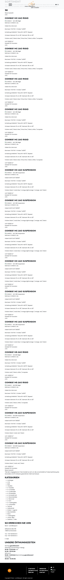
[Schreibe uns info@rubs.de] (56, 4)
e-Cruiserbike (11, 491)
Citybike (9, 486)
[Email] (52, 567)
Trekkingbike (11, 516)
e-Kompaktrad (12, 495)
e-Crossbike (11, 490)
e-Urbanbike (11, 504)
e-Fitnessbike (11, 493)
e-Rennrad (10, 499)
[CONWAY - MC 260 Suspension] (15, 173)
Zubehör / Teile (12, 519)
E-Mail (7, 539)
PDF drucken (13, 43)
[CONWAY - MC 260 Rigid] (13, 21)
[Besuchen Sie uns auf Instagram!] (58, 4)
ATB (8, 482)
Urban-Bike (10, 517)
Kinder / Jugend (12, 510)
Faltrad (9, 506)
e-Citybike (10, 488)
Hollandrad (10, 508)
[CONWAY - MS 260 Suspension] (15, 415)
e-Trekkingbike (12, 503)
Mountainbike (11, 512)
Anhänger (10, 480)
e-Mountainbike (12, 497)
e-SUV (9, 501)
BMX (8, 484)
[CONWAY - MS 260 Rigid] (13, 355)
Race (8, 514)
